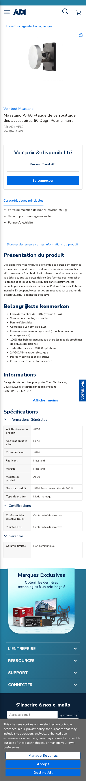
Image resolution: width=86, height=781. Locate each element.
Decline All (43, 772)
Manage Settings (43, 755)
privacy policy (35, 729)
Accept (43, 764)
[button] (82, 390)
